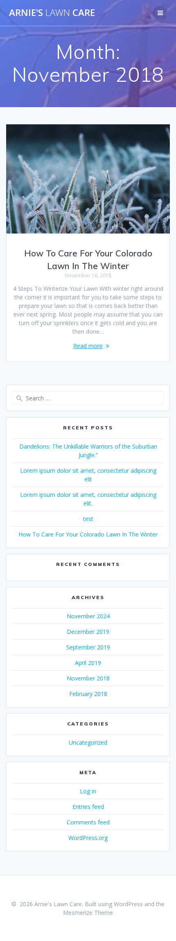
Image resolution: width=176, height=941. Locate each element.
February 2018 (88, 694)
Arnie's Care (52, 12)
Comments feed (88, 822)
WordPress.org (88, 838)
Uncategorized (88, 742)
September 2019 (88, 647)
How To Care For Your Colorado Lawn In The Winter (88, 534)
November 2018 (88, 678)
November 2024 (88, 616)
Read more (88, 346)
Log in (88, 791)
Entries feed (88, 807)
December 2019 (88, 632)
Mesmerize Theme (88, 912)
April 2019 (88, 663)
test (88, 519)
